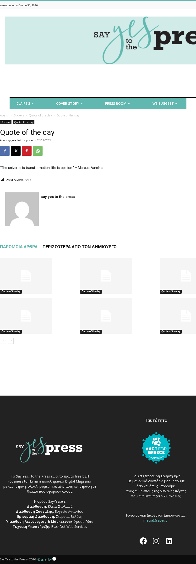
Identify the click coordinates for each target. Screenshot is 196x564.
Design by (45, 560)
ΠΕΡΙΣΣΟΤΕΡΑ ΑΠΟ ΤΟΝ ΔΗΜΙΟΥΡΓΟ (80, 246)
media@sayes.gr (156, 520)
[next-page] (11, 341)
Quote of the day (40, 115)
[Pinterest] (27, 151)
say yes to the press (19, 140)
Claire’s (23, 103)
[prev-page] (3, 341)
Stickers (19, 115)
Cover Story (67, 103)
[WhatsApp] (38, 151)
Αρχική (5, 115)
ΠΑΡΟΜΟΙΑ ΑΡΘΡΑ (19, 246)
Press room (115, 103)
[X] (16, 151)
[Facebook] (5, 151)
